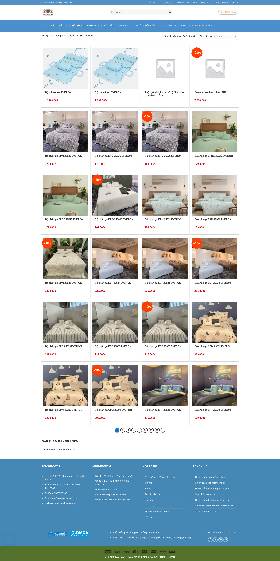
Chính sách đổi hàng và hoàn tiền (212, 500)
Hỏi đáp (195, 2)
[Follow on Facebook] (231, 2)
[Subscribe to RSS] (220, 539)
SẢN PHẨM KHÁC (201, 25)
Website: (100, 499)
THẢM (184, 25)
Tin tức (161, 2)
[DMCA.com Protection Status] (79, 533)
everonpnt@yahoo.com (114, 494)
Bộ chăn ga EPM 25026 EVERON (63, 155)
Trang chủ (47, 35)
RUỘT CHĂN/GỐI (145, 25)
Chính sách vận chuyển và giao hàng (214, 505)
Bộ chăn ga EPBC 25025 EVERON (213, 155)
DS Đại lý (215, 2)
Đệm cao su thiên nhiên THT (210, 92)
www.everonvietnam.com (117, 499)
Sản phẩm (61, 35)
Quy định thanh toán (205, 494)
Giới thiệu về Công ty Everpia (160, 477)
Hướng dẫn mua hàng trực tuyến (212, 488)
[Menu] (44, 25)
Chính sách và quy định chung (210, 477)
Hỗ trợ (169, 2)
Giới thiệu (151, 2)
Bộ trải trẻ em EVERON (58, 92)
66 (157, 430)
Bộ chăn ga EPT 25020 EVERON (163, 409)
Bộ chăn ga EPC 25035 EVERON (63, 346)
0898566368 (110, 489)
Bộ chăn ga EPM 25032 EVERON (163, 219)
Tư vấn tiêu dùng (182, 2)
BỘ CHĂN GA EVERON (84, 25)
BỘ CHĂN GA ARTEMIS (116, 25)
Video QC (205, 2)
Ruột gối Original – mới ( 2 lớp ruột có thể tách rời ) (165, 94)
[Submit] (170, 12)
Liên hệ (225, 2)
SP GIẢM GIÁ (169, 25)
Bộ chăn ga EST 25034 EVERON (113, 282)
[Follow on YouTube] (237, 2)
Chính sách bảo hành (206, 511)
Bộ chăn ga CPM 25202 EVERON (213, 346)
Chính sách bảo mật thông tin (210, 482)
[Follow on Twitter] (234, 2)
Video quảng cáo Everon (157, 511)
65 (151, 430)
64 (145, 430)
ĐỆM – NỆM (57, 25)
